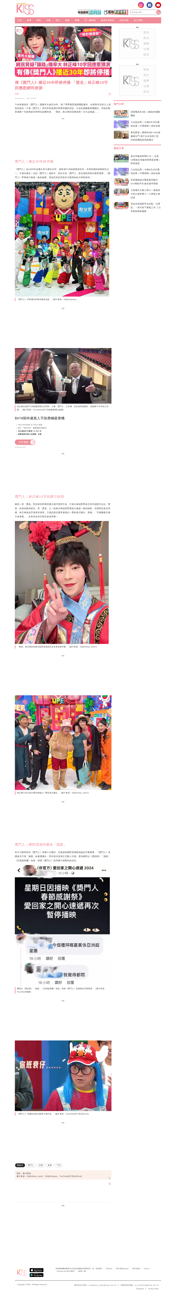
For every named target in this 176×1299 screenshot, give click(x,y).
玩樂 (48, 20)
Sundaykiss (20, 98)
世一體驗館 (90, 20)
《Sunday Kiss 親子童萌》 (65, 1271)
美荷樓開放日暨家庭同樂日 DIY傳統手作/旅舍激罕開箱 (144, 182)
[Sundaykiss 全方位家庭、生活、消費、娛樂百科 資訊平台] (37, 9)
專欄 (77, 20)
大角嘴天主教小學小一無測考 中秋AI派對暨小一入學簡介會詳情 (145, 194)
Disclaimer (140, 1289)
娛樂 (17, 94)
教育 (39, 20)
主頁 (19, 20)
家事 (29, 20)
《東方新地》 (136, 1268)
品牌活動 (124, 20)
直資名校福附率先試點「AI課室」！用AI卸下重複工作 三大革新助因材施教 (146, 207)
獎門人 (31, 1165)
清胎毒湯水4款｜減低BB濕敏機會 (145, 114)
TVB (59, 1165)
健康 (67, 20)
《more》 (146, 1268)
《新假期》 (99, 1268)
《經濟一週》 (82, 1271)
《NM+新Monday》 (122, 1268)
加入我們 (138, 20)
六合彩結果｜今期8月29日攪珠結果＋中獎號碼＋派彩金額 (145, 124)
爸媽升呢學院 (107, 20)
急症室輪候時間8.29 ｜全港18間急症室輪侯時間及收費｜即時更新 (146, 160)
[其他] (109, 95)
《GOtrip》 (109, 1268)
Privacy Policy (153, 1289)
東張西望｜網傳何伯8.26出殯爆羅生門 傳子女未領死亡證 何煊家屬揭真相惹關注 (145, 136)
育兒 (58, 20)
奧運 (50, 1165)
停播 (41, 1165)
